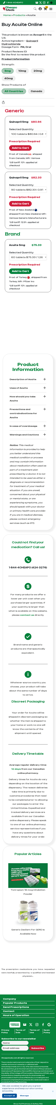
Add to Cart (20, 148)
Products (19, 15)
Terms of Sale (20, 1031)
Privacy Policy (5, 1031)
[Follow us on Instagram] (44, 2)
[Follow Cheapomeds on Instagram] (37, 1024)
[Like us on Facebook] (47, 2)
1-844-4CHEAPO (14, 3)
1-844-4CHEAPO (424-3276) (28, 567)
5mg (7, 71)
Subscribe (37, 1048)
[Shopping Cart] (45, 8)
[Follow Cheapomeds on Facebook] (43, 1024)
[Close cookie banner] (52, 1091)
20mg (38, 71)
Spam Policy (47, 1031)
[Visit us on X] (40, 2)
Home (7, 15)
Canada (36, 91)
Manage (24, 1096)
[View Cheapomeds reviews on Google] (49, 1024)
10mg (22, 71)
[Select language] (51, 2)
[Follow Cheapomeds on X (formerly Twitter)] (30, 1024)
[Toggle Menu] (50, 9)
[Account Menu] (40, 8)
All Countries (13, 91)
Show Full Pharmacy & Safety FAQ (28, 1104)
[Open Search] (35, 8)
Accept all (9, 1096)
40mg (8, 78)
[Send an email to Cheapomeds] (24, 1024)
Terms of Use (35, 1031)
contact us (27, 615)
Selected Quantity (21, 129)
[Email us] (36, 2)
